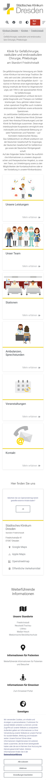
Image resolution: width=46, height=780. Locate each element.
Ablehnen (23, 768)
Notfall (35, 22)
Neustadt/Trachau (23, 625)
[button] (24, 546)
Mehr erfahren (29, 217)
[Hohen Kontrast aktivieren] (27, 22)
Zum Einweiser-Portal (23, 691)
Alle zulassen (23, 762)
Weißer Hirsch (23, 632)
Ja (23, 509)
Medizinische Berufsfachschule (23, 635)
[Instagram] (20, 22)
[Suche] (7, 22)
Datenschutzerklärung (13, 754)
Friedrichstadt (23, 622)
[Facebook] (14, 22)
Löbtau (23, 628)
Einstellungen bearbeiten (23, 775)
